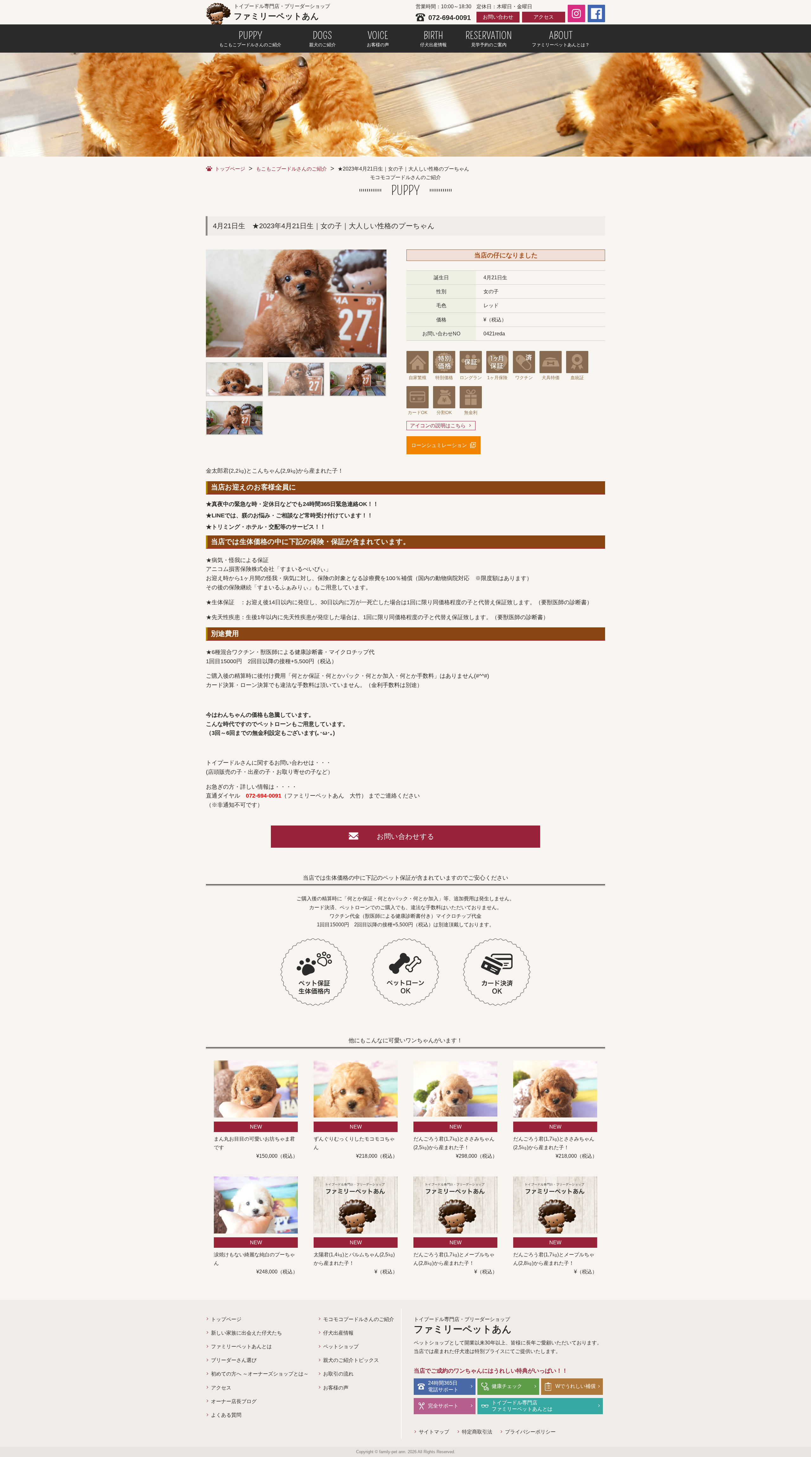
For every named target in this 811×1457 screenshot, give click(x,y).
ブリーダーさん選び (234, 1360)
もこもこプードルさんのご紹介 (291, 169)
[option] (296, 303)
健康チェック (507, 1386)
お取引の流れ (338, 1373)
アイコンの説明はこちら (438, 425)
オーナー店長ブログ (234, 1401)
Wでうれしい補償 (575, 1386)
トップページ (230, 169)
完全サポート (443, 1405)
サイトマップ (434, 1431)
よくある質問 (226, 1415)
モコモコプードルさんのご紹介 (358, 1319)
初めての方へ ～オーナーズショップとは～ (260, 1373)
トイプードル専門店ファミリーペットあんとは (522, 1406)
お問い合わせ (498, 17)
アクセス (543, 17)
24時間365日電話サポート (443, 1386)
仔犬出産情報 (338, 1333)
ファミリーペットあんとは (241, 1346)
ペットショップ (341, 1346)
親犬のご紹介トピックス (351, 1360)
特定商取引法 (477, 1431)
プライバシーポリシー (530, 1431)
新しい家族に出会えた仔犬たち (246, 1333)
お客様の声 (335, 1387)
